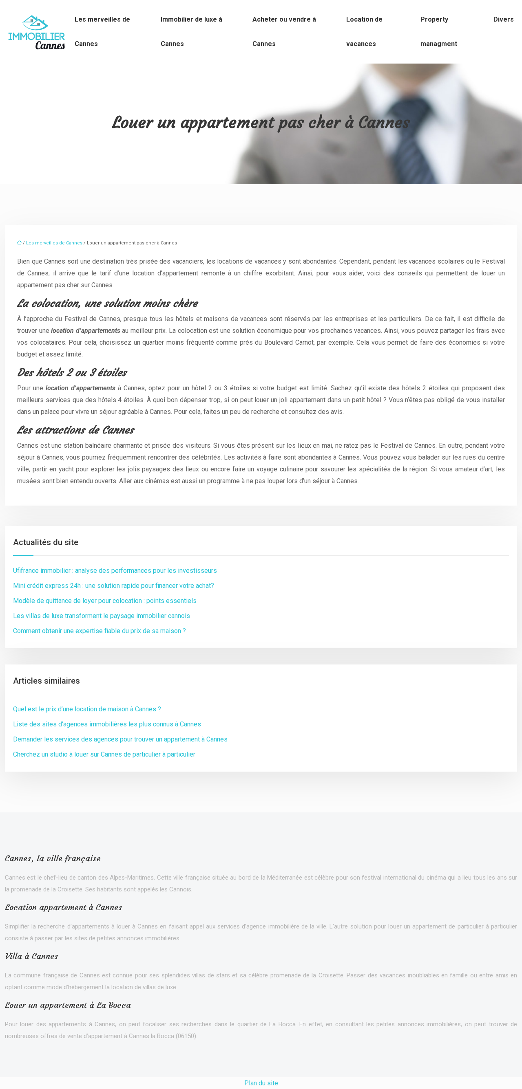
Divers (503, 19)
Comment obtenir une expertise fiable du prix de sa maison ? (99, 631)
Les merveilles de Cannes (102, 31)
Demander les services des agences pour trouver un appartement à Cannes (120, 739)
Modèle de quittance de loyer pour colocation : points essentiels (105, 601)
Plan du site (261, 1083)
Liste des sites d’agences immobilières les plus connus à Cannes (107, 724)
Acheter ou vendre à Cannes (284, 31)
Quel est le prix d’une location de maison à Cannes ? (87, 709)
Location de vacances (364, 31)
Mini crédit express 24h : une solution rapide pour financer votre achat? (113, 586)
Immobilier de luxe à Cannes (191, 31)
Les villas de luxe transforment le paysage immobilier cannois (101, 616)
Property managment (438, 31)
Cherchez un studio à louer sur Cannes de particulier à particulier (104, 754)
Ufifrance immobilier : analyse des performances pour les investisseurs (115, 570)
